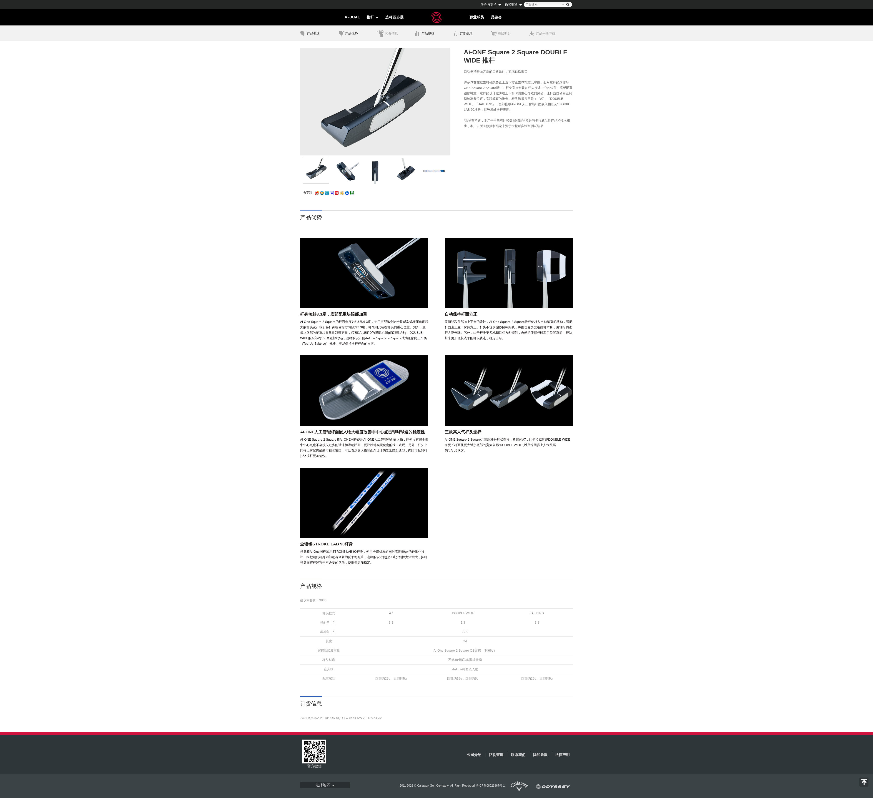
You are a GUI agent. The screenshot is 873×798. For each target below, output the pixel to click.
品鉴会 (496, 17)
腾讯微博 (327, 193)
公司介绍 (474, 755)
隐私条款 (540, 755)
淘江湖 (337, 193)
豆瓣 (352, 193)
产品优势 (351, 33)
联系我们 (518, 755)
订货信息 (466, 33)
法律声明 (562, 755)
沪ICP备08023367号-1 (490, 785)
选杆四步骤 (394, 17)
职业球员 (476, 17)
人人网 (347, 193)
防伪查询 (496, 755)
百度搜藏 (332, 193)
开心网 (342, 193)
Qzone (322, 193)
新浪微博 (317, 193)
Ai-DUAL (352, 17)
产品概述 (313, 33)
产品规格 (427, 33)
